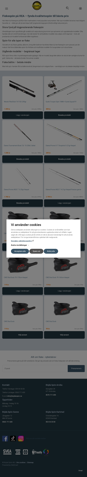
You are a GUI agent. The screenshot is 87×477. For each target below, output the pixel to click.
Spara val (36, 251)
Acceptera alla (20, 251)
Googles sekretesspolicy (21, 241)
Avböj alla (51, 251)
